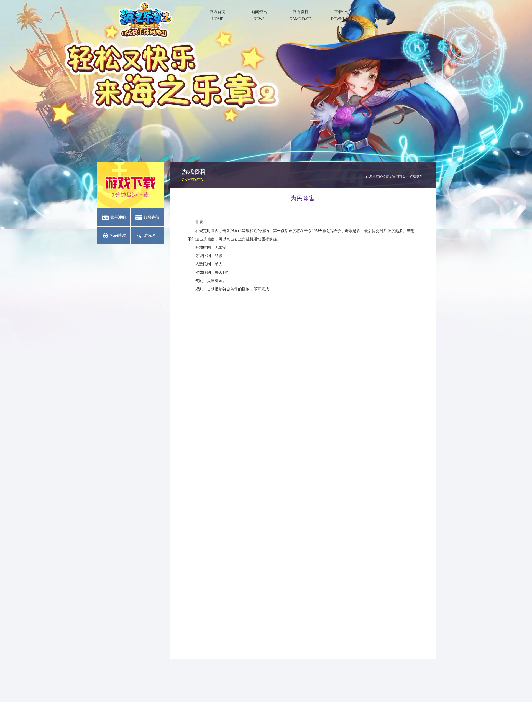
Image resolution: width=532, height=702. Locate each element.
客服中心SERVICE (384, 15)
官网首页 (399, 177)
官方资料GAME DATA (301, 15)
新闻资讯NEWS (259, 15)
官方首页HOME (217, 15)
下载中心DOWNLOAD (342, 15)
